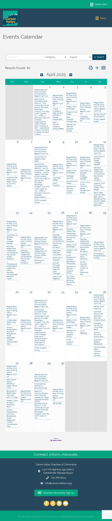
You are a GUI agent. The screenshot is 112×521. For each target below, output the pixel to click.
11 (90, 142)
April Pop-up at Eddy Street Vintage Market (85, 175)
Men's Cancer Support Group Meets (58, 125)
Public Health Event (99, 120)
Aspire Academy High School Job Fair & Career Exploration (58, 114)
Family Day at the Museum (100, 115)
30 (62, 363)
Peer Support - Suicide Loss (71, 119)
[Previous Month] (41, 75)
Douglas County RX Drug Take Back (98, 326)
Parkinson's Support (39, 261)
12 (104, 142)
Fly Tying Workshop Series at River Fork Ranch (70, 280)
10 (76, 142)
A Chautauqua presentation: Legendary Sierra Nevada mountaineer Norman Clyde (12, 270)
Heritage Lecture (70, 177)
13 (17, 213)
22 (49, 292)
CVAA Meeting (83, 332)
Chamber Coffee (57, 179)
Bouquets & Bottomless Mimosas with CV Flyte (12, 394)
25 (90, 292)
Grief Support (56, 184)
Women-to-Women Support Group (71, 128)
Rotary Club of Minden (71, 108)
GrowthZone (89, 517)
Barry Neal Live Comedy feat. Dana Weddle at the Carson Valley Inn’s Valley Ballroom (100, 199)
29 (49, 363)
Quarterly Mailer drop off (85, 119)
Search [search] (100, 57)
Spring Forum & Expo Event (98, 335)
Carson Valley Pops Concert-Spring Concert (100, 351)
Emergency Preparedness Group (100, 256)
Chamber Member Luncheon (57, 252)
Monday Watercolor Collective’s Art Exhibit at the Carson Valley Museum (99, 174)
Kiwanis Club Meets (71, 113)
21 (31, 292)
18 (90, 213)
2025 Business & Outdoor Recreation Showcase (71, 259)
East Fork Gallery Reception (98, 342)
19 (104, 213)
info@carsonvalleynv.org (58, 483)
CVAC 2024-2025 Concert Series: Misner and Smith (85, 187)
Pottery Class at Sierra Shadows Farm (12, 404)
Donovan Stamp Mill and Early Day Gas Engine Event (99, 316)
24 (76, 292)
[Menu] (98, 4)
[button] (90, 68)
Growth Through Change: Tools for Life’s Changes (56, 268)
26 (104, 292)
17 (76, 213)
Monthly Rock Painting (83, 257)
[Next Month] (70, 75)
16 (62, 213)
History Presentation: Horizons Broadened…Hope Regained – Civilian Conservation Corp (12, 335)
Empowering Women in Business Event (40, 386)
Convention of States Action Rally (40, 159)
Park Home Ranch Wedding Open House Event (12, 384)
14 (30, 213)
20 (17, 292)
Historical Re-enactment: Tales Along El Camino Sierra (12, 182)
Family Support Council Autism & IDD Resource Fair (84, 268)
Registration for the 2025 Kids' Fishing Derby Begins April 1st (41, 93)
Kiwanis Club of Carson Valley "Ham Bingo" (99, 186)
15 (49, 213)
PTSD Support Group (40, 201)
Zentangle (57, 403)
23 (62, 292)
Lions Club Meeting (57, 278)
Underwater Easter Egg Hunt (12, 322)
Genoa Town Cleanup (99, 307)
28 (30, 363)
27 (17, 363)
